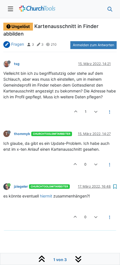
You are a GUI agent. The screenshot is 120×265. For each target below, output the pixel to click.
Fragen (17, 44)
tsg (17, 64)
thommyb (22, 134)
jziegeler (21, 186)
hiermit (46, 196)
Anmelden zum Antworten (93, 45)
